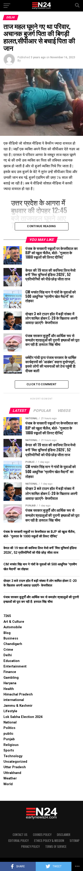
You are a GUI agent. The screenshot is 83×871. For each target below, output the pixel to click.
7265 (7, 616)
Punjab (9, 739)
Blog (7, 633)
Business (10, 638)
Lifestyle (10, 711)
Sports (8, 750)
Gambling (11, 678)
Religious (11, 745)
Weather (10, 778)
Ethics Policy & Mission (49, 840)
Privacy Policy (30, 846)
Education (11, 661)
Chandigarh (12, 644)
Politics (9, 728)
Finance (9, 672)
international (13, 700)
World (8, 784)
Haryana (9, 683)
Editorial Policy (18, 840)
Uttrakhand (12, 773)
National (10, 722)
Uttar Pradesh (14, 767)
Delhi (7, 655)
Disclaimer (63, 834)
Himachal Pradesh (18, 694)
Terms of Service (55, 846)
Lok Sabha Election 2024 (22, 717)
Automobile (12, 627)
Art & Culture (13, 622)
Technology (12, 756)
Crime (8, 650)
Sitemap (75, 840)
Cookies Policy (42, 834)
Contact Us (20, 834)
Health (8, 689)
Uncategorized (15, 762)
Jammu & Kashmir (18, 706)
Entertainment (15, 666)
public (8, 734)
